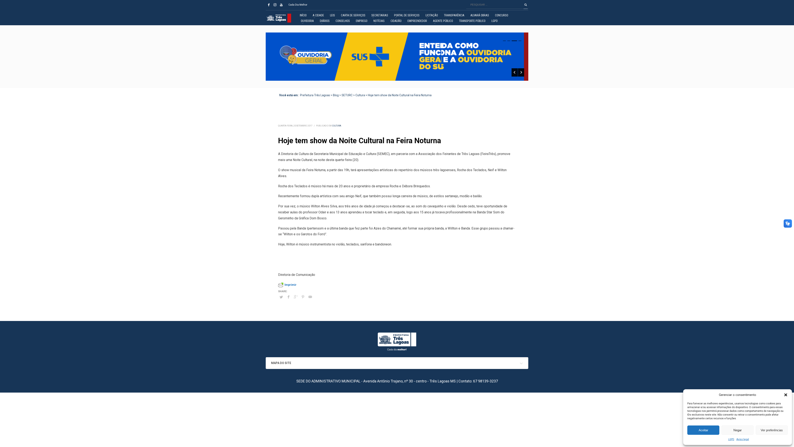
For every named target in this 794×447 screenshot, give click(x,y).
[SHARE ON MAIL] (310, 297)
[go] (526, 5)
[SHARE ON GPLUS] (296, 297)
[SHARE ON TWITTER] (281, 297)
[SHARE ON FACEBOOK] (288, 297)
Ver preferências (772, 430)
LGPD (731, 439)
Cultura (336, 126)
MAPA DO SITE (281, 363)
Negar (737, 430)
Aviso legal (742, 439)
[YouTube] (281, 5)
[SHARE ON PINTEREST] (303, 297)
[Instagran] (275, 5)
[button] (786, 395)
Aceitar (703, 430)
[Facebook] (269, 5)
